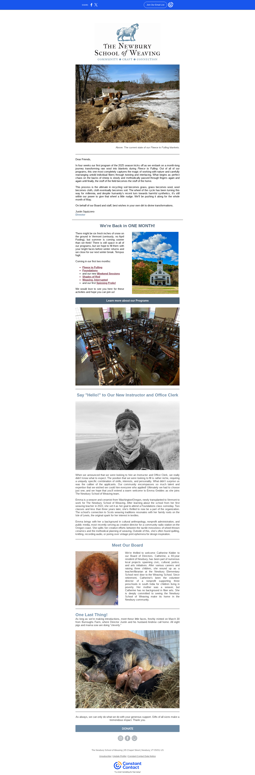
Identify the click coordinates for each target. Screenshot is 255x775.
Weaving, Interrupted (95, 279)
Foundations (90, 270)
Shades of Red (91, 276)
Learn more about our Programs (127, 300)
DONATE (127, 728)
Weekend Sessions (108, 273)
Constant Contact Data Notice (142, 756)
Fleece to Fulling (92, 267)
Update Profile (119, 756)
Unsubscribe (105, 756)
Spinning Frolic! (106, 282)
